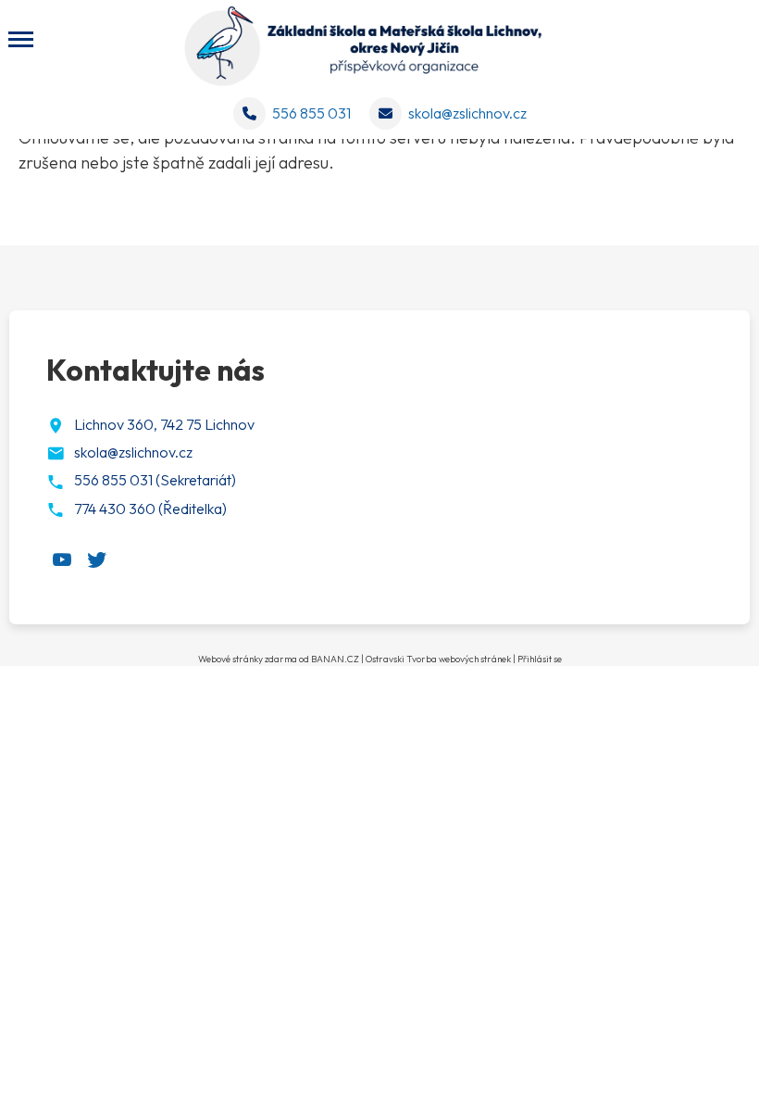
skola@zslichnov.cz (467, 113)
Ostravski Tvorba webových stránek (438, 659)
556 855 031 (311, 113)
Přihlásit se (539, 659)
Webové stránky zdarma (247, 659)
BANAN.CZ (335, 659)
